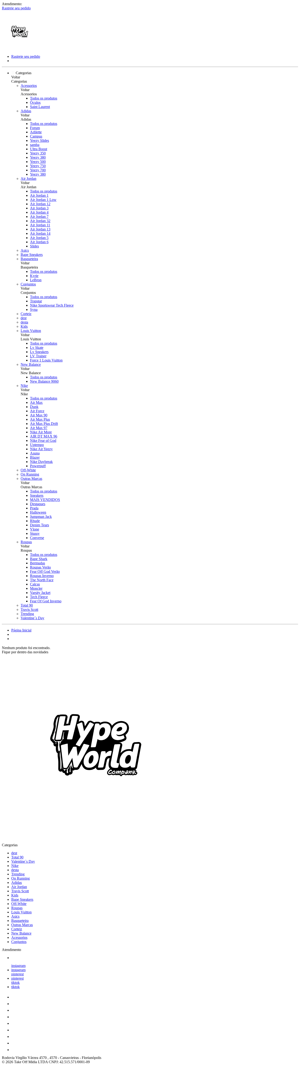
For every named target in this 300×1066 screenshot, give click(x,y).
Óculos (35, 102)
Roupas (26, 542)
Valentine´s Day (32, 618)
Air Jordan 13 (40, 229)
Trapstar (36, 301)
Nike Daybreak (41, 462)
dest (23, 318)
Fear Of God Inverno (45, 601)
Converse (37, 538)
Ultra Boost (38, 149)
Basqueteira (29, 259)
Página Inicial (21, 630)
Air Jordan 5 (39, 238)
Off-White (28, 470)
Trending (27, 614)
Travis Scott (29, 610)
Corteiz (26, 314)
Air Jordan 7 (39, 217)
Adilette (36, 132)
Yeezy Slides (39, 140)
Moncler (36, 588)
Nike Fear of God (43, 441)
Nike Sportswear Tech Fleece (52, 305)
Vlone (34, 529)
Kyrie (34, 276)
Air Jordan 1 (39, 195)
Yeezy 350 (38, 153)
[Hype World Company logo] (19, 48)
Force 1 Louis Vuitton (46, 360)
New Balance (31, 364)
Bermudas (37, 563)
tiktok (15, 983)
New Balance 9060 (44, 381)
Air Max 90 (38, 415)
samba (34, 145)
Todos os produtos (43, 98)
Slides (34, 246)
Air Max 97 (38, 428)
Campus (36, 136)
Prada (34, 508)
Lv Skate (36, 348)
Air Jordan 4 (39, 212)
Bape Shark (38, 559)
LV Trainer (38, 356)
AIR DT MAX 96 (43, 436)
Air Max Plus (40, 419)
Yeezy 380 (38, 157)
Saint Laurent (40, 107)
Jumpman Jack (41, 517)
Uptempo (37, 445)
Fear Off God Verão (45, 571)
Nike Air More (41, 432)
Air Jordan (28, 179)
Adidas (26, 111)
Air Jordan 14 (40, 233)
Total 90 (27, 605)
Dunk (34, 407)
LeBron (35, 280)
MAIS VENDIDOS (45, 500)
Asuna (35, 453)
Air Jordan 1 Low (43, 200)
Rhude (35, 521)
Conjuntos (28, 284)
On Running (30, 474)
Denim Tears (39, 525)
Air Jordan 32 (40, 221)
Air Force (37, 411)
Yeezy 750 (38, 166)
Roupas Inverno (42, 576)
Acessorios (29, 86)
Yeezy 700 (38, 170)
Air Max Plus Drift (44, 424)
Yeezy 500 (38, 162)
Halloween (38, 512)
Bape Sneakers (32, 255)
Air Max (36, 402)
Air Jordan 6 (39, 242)
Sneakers (36, 495)
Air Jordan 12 (40, 204)
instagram (18, 966)
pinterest (17, 974)
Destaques (37, 504)
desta (24, 322)
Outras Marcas (31, 479)
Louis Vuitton (31, 331)
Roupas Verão (40, 567)
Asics (25, 250)
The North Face (41, 580)
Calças (35, 584)
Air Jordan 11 (40, 225)
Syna (34, 310)
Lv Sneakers (39, 352)
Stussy (35, 533)
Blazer (35, 457)
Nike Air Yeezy (41, 449)
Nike (24, 386)
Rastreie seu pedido (16, 8)
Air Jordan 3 (39, 208)
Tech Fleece (39, 597)
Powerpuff (38, 466)
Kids (24, 326)
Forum (35, 128)
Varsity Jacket (40, 593)
